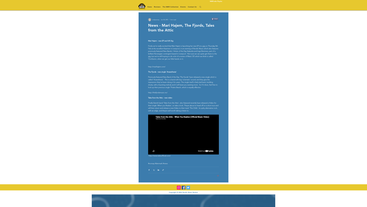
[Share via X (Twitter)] (154, 170)
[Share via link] (163, 170)
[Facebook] (183, 187)
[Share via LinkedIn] (158, 170)
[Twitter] (188, 187)
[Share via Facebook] (149, 170)
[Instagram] (179, 187)
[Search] (200, 7)
